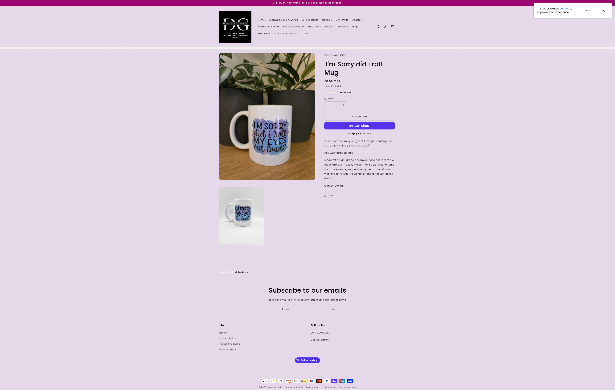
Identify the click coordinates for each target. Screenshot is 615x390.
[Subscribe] (332, 309)
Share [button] (331, 195)
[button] (287, 33)
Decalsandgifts (275, 387)
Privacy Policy (227, 338)
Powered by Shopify (293, 387)
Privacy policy (329, 387)
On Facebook (320, 332)
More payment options (359, 133)
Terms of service (347, 387)
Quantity (328, 98)
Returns (224, 332)
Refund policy (227, 349)
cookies (564, 8)
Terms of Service (229, 344)
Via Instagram (320, 340)
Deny (602, 10)
